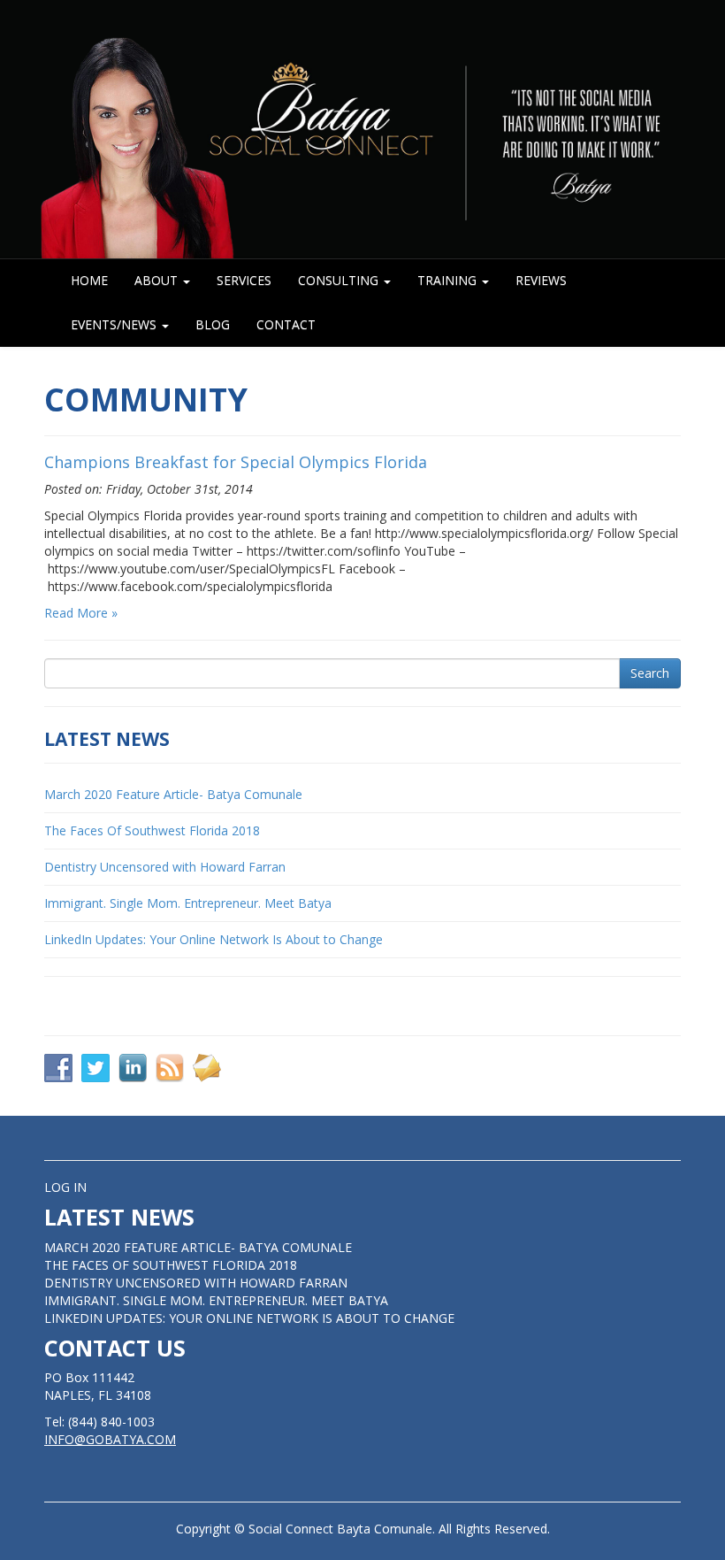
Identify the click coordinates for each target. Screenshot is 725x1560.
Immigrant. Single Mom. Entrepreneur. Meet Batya (188, 903)
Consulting (340, 280)
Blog (212, 324)
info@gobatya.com (110, 1439)
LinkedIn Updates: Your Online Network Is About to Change (213, 939)
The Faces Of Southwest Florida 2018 (152, 830)
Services (244, 280)
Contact (286, 324)
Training (448, 280)
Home (89, 280)
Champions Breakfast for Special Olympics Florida (235, 462)
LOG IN (65, 1187)
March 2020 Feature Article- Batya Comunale (173, 794)
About (157, 280)
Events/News (115, 324)
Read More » (81, 612)
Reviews (541, 280)
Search (649, 673)
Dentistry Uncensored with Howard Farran (165, 866)
